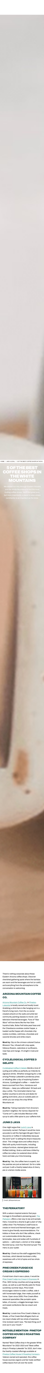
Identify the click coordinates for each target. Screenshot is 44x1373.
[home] (12, 3)
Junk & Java (26, 1127)
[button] (39, 3)
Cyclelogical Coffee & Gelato (15, 1068)
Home (2, 461)
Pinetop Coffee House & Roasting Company (21, 1354)
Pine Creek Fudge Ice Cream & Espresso (20, 1279)
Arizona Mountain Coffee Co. (15, 1002)
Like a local (11, 461)
